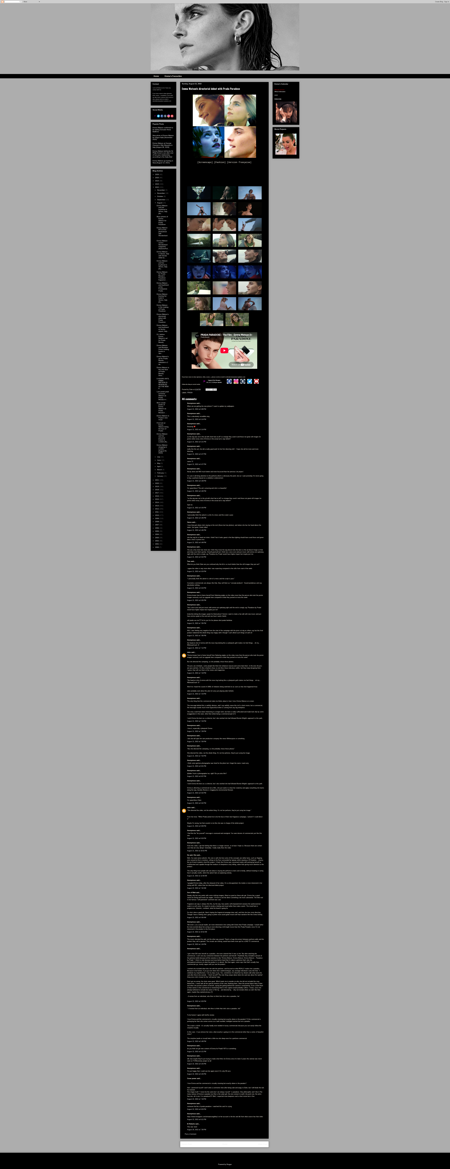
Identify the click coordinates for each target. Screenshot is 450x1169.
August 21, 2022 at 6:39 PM (196, 481)
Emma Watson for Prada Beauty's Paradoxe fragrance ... (162, 276)
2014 (157, 502)
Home (156, 76)
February (160, 473)
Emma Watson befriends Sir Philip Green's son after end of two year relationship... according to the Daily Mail (163, 154)
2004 (157, 534)
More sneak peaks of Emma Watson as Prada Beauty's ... (162, 408)
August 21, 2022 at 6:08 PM (196, 409)
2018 (157, 490)
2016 (157, 496)
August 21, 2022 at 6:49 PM (196, 542)
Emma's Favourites (173, 76)
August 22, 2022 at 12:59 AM (197, 876)
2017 (157, 493)
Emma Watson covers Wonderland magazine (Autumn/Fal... (163, 244)
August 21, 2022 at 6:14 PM (196, 419)
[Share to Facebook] (213, 389)
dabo (189, 652)
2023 (157, 184)
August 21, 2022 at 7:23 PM (196, 694)
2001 (157, 544)
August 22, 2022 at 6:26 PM (196, 1074)
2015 (157, 499)
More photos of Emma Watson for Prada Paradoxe (162, 220)
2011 (157, 512)
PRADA (190, 392)
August (160, 203)
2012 (157, 509)
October (160, 196)
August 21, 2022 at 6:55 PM (196, 600)
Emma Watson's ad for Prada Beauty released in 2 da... (163, 360)
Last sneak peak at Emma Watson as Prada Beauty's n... (163, 395)
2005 (157, 531)
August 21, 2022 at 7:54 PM (196, 756)
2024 (157, 181)
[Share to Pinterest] (215, 389)
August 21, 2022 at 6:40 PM (196, 491)
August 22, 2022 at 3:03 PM (196, 1001)
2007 (157, 525)
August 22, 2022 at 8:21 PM (196, 1119)
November (161, 193)
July (159, 457)
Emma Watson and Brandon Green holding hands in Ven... (163, 349)
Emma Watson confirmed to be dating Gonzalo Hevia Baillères (163, 130)
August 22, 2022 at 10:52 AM (197, 932)
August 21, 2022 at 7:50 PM (196, 741)
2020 (157, 483)
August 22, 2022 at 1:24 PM (196, 944)
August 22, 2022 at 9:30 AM (196, 917)
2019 (157, 486)
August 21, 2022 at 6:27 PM (196, 454)
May (159, 463)
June (159, 460)
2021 (157, 480)
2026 (157, 174)
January (160, 476)
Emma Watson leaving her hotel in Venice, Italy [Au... (162, 298)
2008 (157, 522)
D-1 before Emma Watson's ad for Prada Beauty (162, 338)
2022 (157, 187)
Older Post (262, 1144)
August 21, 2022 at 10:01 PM (197, 851)
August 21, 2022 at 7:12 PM (196, 648)
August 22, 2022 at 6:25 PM (196, 1064)
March (159, 470)
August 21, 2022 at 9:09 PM (196, 826)
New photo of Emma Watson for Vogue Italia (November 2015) (163, 137)
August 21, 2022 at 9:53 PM (196, 838)
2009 (157, 518)
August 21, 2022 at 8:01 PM (196, 766)
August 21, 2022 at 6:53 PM (196, 571)
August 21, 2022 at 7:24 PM (196, 721)
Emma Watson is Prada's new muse (163, 418)
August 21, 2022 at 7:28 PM (196, 731)
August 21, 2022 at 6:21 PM (196, 442)
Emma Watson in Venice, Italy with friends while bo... (163, 255)
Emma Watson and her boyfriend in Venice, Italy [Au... (162, 209)
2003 (157, 538)
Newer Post (187, 1144)
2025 (157, 178)
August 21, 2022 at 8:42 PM (196, 793)
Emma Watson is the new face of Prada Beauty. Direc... (163, 371)
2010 (157, 515)
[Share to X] (211, 389)
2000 (157, 547)
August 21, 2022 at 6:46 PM (196, 518)
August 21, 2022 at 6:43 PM (196, 508)
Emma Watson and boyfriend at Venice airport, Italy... (163, 328)
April (159, 466)
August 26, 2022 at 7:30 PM (196, 1129)
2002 (157, 541)
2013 (157, 506)
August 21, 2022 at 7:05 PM (196, 623)
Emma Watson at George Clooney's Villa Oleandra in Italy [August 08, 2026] (162, 145)
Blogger (229, 1164)
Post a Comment (190, 1134)
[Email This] (207, 389)
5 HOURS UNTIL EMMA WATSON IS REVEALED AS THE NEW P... (163, 383)
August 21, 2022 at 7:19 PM (196, 673)
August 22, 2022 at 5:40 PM (196, 1041)
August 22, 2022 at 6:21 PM (196, 1051)
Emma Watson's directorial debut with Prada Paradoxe (163, 318)
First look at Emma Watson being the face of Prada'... (163, 427)
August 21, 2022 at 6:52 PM (196, 557)
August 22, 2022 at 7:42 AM (196, 888)
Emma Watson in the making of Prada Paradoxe (162, 308)
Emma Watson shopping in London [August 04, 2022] (162, 449)
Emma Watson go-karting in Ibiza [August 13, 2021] (163, 162)
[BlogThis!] (209, 389)
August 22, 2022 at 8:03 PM (196, 1109)
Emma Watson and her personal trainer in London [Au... (162, 438)
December (161, 190)
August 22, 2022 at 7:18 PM (196, 1099)
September (161, 200)
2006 (157, 528)
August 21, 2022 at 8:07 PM (196, 776)
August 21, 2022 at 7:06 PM (196, 635)
